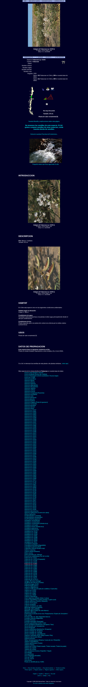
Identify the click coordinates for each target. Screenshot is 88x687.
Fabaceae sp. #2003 (30, 570)
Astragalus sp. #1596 (30, 537)
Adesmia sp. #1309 (30, 419)
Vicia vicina (28, 660)
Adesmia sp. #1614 (30, 435)
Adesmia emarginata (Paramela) (34, 393)
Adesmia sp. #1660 (30, 472)
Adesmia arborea (29, 382)
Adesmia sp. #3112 (30, 501)
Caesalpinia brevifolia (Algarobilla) (35, 545)
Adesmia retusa (29, 408)
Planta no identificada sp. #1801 (34, 662)
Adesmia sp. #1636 (30, 453)
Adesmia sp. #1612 (30, 433)
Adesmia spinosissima (31, 511)
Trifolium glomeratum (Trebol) (33, 643)
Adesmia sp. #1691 (30, 411)
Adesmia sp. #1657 (30, 469)
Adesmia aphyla (29, 380)
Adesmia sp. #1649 (30, 461)
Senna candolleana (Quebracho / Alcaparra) (37, 629)
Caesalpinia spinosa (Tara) (32, 547)
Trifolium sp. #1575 (30, 648)
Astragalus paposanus (31, 528)
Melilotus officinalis (30, 612)
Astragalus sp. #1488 (30, 533)
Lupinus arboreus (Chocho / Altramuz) (36, 601)
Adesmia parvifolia (30, 405)
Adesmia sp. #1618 (30, 439)
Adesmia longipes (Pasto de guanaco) (36, 402)
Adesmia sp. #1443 (30, 424)
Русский (53, 673)
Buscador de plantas (48, 668)
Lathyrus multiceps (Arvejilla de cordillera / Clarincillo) (40, 588)
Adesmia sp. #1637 (30, 455)
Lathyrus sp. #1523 (30, 590)
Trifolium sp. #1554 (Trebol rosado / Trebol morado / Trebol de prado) (45, 646)
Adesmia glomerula (30, 397)
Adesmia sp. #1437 (30, 410)
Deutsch (47, 673)
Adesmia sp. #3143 (30, 506)
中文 (49, 675)
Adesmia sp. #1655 (30, 467)
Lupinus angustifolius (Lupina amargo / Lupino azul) (40, 599)
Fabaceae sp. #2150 (30, 573)
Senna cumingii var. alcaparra (33, 630)
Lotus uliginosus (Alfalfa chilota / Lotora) (36, 598)
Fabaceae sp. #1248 (30, 561)
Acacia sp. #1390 (29, 377)
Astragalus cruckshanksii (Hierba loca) (36, 523)
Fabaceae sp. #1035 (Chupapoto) (34, 559)
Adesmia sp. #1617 (30, 438)
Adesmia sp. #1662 (30, 473)
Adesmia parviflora (30, 379)
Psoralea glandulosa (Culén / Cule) (35, 623)
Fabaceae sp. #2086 (30, 571)
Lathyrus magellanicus (31, 587)
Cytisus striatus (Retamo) (32, 551)
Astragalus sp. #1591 (30, 536)
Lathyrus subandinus (30, 596)
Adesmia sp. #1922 (30, 414)
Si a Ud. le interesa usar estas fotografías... (44, 683)
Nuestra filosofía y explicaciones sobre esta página (44, 121)
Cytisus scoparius (29, 550)
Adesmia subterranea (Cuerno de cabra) (36, 512)
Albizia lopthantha (29, 514)
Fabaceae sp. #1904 (30, 568)
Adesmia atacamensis (31, 386)
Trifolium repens (29, 644)
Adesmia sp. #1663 (30, 475)
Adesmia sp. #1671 (30, 480)
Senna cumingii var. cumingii (33, 632)
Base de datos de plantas (34, 668)
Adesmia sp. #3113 (30, 503)
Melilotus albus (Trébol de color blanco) (36, 610)
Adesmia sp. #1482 (30, 425)
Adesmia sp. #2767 (30, 498)
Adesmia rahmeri (29, 407)
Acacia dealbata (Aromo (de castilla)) (35, 374)
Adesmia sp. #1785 (30, 483)
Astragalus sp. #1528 (30, 534)
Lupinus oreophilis (30, 604)
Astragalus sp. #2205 (30, 540)
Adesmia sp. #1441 (30, 422)
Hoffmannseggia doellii (31, 584)
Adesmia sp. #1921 (30, 484)
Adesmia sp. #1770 (30, 481)
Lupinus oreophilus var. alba (33, 606)
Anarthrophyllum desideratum (33, 517)
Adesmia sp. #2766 (30, 497)
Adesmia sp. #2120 (30, 489)
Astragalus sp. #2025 (30, 539)
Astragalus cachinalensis (32, 520)
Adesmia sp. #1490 (30, 427)
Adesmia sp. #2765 (30, 495)
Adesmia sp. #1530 (30, 430)
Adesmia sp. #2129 (30, 491)
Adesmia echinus (29, 391)
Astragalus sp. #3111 (30, 542)
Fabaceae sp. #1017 (30, 557)
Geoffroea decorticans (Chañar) (34, 582)
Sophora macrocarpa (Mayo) (33, 637)
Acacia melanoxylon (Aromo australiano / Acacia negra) (41, 376)
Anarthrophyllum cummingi (32, 515)
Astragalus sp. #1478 (30, 531)
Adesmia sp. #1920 (30, 413)
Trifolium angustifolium (31, 641)
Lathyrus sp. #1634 (30, 592)
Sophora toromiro (29, 638)
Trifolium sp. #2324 (30, 649)
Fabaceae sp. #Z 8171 (31, 579)
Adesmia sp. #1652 (30, 463)
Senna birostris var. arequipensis (34, 626)
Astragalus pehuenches (31, 529)
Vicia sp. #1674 (29, 658)
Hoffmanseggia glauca (31, 585)
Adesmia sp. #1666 (30, 477)
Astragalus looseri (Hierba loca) (34, 526)
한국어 (39, 675)
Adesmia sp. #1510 (30, 428)
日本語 (44, 675)
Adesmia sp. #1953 (30, 486)
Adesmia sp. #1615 (30, 436)
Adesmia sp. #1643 (30, 458)
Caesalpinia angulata (31, 543)
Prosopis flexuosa (29, 620)
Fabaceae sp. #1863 (30, 567)
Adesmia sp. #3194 (30, 509)
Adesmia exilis (28, 396)
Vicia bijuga (28, 652)
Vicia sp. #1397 (29, 657)
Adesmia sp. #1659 (30, 470)
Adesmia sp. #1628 (30, 447)
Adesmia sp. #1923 (30, 416)
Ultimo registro (59, 669)
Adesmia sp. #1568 (30, 431)
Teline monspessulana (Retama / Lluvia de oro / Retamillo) (42, 640)
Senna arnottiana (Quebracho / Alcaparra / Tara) (39, 624)
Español (41, 673)
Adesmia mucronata (30, 404)
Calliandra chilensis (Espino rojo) (34, 548)
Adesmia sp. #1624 (30, 445)
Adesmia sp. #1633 (30, 452)
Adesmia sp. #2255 (30, 494)
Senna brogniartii (29, 627)
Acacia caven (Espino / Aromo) (33, 372)
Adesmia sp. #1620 (30, 442)
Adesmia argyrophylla (31, 385)
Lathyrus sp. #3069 (30, 595)
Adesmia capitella (29, 388)
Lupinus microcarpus (30, 602)
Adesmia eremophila (30, 394)
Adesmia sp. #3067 (30, 500)
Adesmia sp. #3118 (30, 505)
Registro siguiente (49, 669)
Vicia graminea (29, 654)
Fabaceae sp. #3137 (30, 578)
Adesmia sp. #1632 (30, 450)
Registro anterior (38, 669)
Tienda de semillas (60, 668)
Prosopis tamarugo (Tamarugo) (33, 621)
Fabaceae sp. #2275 (30, 575)
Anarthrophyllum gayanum (32, 519)
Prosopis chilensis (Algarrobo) (33, 618)
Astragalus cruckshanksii (32, 522)
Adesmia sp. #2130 (30, 492)
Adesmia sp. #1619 (30, 441)
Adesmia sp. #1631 (30, 449)
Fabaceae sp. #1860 (30, 565)
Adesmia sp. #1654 (30, 466)
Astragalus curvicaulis (31, 525)
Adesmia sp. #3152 (30, 508)
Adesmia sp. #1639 (30, 456)
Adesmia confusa (29, 390)
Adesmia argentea (30, 383)
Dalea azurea (28, 553)
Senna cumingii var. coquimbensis (34, 634)
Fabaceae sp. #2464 (30, 576)
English (35, 673)
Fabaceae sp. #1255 (30, 562)
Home (24, 668)
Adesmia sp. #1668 (30, 478)
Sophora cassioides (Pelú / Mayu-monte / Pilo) (38, 635)
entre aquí (65, 363)
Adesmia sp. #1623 (30, 444)
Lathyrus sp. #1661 (30, 593)
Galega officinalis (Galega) (32, 581)
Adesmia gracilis (29, 399)
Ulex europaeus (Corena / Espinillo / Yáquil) (37, 651)
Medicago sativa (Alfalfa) (32, 609)
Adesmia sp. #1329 (30, 421)
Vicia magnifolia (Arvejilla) (32, 655)
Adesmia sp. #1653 (30, 464)
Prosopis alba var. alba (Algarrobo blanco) (37, 616)
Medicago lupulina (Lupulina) (33, 607)
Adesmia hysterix (29, 400)
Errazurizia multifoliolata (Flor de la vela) (36, 556)
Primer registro (28, 669)
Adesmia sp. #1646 (30, 459)
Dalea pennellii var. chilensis (33, 554)
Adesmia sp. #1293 (30, 418)
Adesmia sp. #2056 (30, 487)
